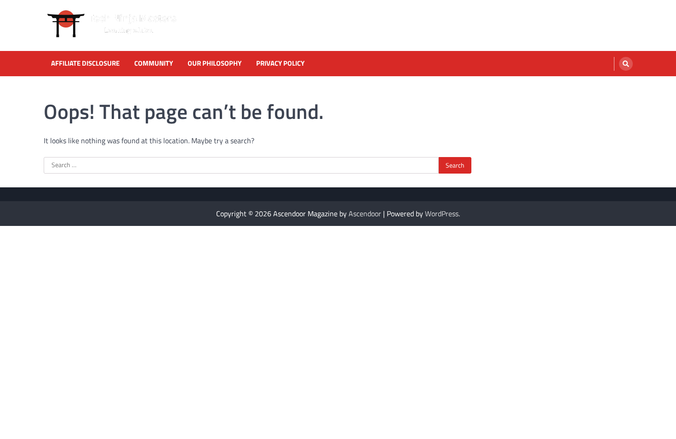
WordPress (441, 213)
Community (153, 63)
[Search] (626, 64)
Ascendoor (365, 213)
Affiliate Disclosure (85, 63)
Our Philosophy (214, 63)
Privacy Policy (280, 63)
